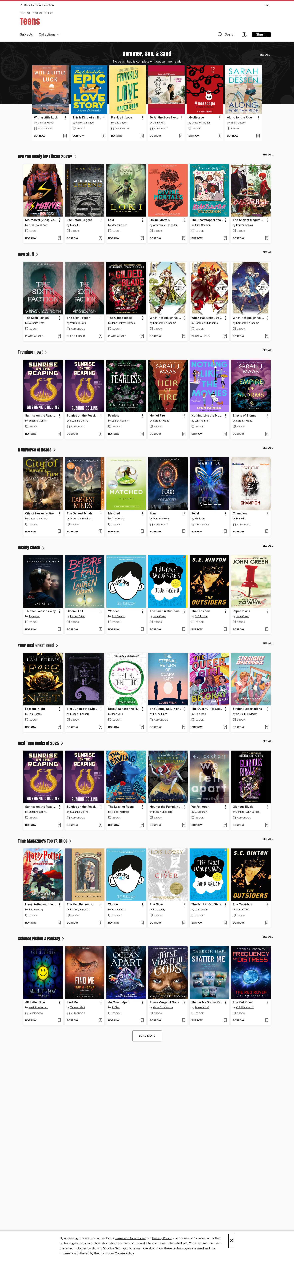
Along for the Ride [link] (239, 117)
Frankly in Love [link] (121, 117)
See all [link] (265, 55)
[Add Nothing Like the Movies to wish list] (225, 434)
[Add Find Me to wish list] (100, 1020)
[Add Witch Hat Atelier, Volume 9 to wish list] (225, 336)
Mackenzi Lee (119, 225)
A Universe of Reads (35, 450)
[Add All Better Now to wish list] (59, 1020)
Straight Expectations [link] (247, 709)
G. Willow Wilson (38, 225)
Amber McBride (120, 811)
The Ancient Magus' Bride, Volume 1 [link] (249, 220)
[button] (226, 35)
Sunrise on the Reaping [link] (41, 416)
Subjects (26, 34)
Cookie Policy (124, 1253)
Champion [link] (240, 513)
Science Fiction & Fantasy (39, 938)
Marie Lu (75, 225)
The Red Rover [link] (243, 1002)
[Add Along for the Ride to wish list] (257, 136)
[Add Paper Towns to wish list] (266, 629)
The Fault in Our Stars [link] (164, 611)
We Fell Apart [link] (200, 807)
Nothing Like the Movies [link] (207, 416)
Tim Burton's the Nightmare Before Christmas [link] (83, 709)
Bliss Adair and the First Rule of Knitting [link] (124, 709)
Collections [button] (48, 34)
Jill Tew (116, 1007)
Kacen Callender (85, 122)
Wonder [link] (113, 611)
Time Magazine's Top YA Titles (43, 841)
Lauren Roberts (120, 420)
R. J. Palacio (118, 616)
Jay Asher (34, 616)
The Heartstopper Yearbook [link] (207, 220)
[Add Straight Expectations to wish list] (266, 727)
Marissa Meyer (45, 122)
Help (267, 5)
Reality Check (29, 547)
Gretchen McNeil (201, 122)
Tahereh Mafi (77, 1007)
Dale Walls (200, 714)
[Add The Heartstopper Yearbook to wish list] (225, 238)
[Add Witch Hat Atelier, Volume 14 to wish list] (266, 336)
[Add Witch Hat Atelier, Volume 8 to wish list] (183, 336)
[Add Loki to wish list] (142, 238)
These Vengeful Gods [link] (164, 1002)
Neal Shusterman (38, 1007)
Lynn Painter (202, 420)
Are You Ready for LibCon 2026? (45, 156)
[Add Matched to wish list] (142, 531)
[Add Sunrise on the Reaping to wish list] (59, 434)
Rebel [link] (195, 513)
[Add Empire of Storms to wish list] (266, 434)
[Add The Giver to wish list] (183, 923)
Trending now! (31, 352)
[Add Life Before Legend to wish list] (100, 238)
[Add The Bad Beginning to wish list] (100, 923)
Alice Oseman (203, 225)
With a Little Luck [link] (46, 117)
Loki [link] (111, 220)
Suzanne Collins (38, 420)
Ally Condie (118, 518)
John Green (159, 616)
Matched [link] (114, 513)
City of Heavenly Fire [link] (39, 513)
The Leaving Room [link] (121, 807)
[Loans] (244, 35)
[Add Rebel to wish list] (225, 531)
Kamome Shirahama (164, 323)
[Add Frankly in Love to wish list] (142, 136)
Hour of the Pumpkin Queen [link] (166, 807)
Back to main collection (38, 5)
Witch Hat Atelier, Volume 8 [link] (166, 318)
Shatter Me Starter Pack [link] (207, 1002)
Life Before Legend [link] (80, 220)
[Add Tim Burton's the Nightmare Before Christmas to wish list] (100, 727)
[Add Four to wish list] (183, 531)
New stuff (26, 254)
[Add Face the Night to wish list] (59, 727)
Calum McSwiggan (246, 714)
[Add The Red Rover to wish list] (266, 1020)
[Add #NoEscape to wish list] (219, 136)
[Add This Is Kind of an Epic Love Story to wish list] (103, 136)
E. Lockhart (201, 811)
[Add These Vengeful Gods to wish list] (183, 1020)
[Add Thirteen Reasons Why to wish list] (59, 629)
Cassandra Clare (38, 518)
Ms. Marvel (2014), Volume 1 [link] (41, 220)
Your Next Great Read (36, 645)
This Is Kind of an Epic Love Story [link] (87, 117)
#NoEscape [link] (196, 117)
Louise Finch (160, 714)
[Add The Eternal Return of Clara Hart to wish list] (183, 727)
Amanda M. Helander (165, 225)
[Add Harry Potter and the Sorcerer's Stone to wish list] (59, 923)
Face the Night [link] (35, 709)
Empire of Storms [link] (244, 416)
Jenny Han (159, 122)
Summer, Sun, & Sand (147, 53)
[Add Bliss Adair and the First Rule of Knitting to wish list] (142, 727)
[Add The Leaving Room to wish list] (142, 825)
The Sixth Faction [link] (37, 318)
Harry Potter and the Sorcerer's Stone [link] (41, 904)
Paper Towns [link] (241, 611)
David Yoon (121, 122)
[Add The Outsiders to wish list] (225, 629)
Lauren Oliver (77, 616)
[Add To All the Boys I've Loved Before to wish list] (180, 136)
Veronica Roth (36, 323)
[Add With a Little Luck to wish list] (64, 136)
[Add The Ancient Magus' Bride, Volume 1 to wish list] (266, 238)
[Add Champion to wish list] (266, 531)
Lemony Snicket (79, 909)
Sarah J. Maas (161, 420)
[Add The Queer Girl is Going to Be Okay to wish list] (225, 727)
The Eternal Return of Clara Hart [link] (166, 709)
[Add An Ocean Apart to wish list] (142, 1020)
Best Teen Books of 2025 (39, 743)
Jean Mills (117, 714)
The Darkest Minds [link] (79, 513)
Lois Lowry (159, 909)
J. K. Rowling (36, 909)
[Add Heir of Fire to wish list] (183, 434)
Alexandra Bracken (80, 518)
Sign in (261, 34)
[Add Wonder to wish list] (142, 629)
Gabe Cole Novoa (163, 1007)
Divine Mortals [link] (160, 220)
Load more (147, 1036)
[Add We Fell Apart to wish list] (225, 825)
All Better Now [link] (35, 1002)
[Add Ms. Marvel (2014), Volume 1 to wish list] (59, 238)
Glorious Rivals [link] (243, 807)
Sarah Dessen (238, 122)
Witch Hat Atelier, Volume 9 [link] (207, 318)
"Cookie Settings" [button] (115, 1248)
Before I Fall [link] (75, 611)
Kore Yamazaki (244, 225)
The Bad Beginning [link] (80, 904)
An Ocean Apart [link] (119, 1002)
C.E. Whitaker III (245, 1007)
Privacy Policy (161, 1238)
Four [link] (153, 513)
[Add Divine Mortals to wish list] (183, 238)
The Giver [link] (156, 904)
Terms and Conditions (130, 1238)
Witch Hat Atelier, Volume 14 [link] (249, 318)
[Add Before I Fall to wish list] (100, 629)
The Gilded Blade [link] (120, 318)
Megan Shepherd (79, 714)
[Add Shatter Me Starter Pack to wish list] (225, 1020)
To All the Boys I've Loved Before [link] (164, 117)
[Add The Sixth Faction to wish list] (59, 336)
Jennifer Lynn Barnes (123, 323)
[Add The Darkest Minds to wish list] (100, 531)
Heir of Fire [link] (157, 416)
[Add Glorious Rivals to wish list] (266, 825)
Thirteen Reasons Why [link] (40, 611)
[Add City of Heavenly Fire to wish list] (59, 531)
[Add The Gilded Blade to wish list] (142, 336)
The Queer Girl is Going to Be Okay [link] (207, 709)
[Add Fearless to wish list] (142, 434)
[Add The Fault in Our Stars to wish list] (183, 629)
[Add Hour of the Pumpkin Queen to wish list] (183, 825)
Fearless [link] (113, 416)
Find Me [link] (72, 1002)
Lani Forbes (35, 714)
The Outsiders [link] (200, 611)
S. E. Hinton (201, 616)
